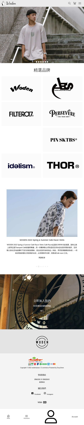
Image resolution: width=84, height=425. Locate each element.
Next (79, 35)
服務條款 (42, 382)
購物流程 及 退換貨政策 (42, 379)
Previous (4, 35)
